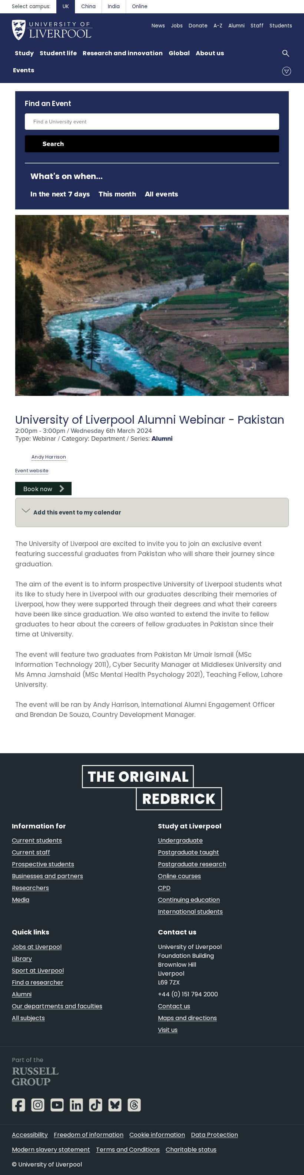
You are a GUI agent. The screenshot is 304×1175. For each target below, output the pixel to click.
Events (23, 70)
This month (117, 194)
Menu (286, 71)
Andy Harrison (49, 457)
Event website (32, 470)
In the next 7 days (60, 194)
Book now (37, 488)
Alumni (162, 438)
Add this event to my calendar (77, 512)
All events (161, 194)
